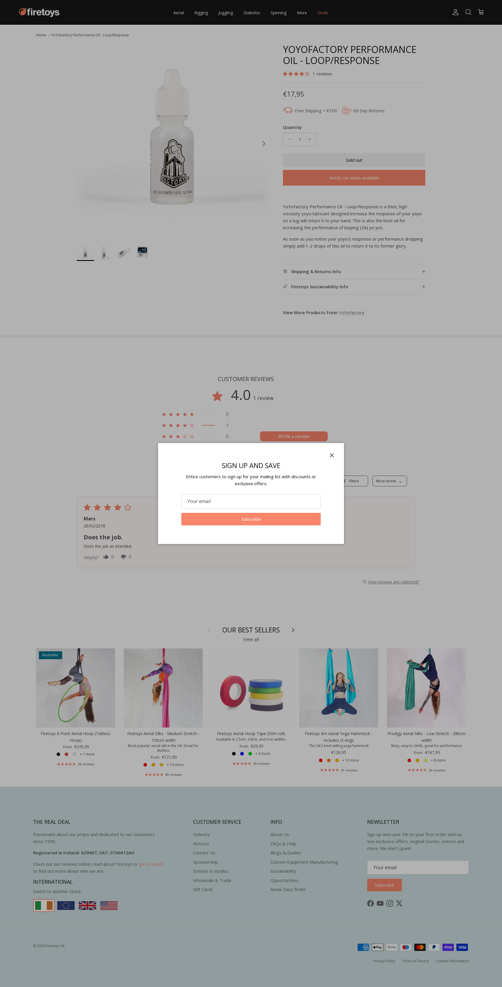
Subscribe (251, 519)
